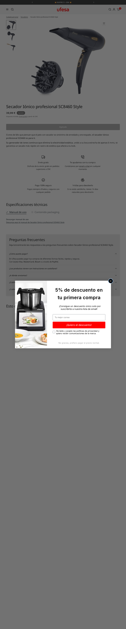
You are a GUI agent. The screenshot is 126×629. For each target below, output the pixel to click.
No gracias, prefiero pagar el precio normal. (79, 343)
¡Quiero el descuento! (79, 325)
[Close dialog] (111, 281)
